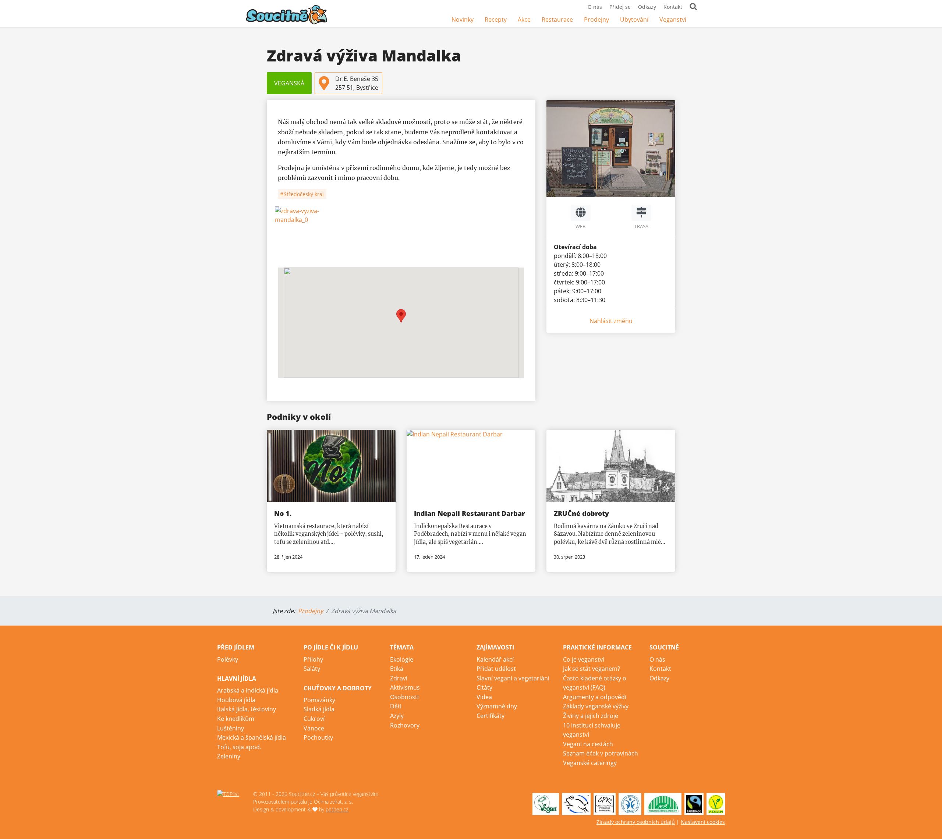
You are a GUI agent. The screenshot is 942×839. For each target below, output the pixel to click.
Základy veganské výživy (595, 706)
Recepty (496, 19)
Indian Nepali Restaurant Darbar (469, 513)
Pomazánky (319, 700)
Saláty (312, 669)
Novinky (462, 19)
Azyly (397, 716)
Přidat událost (496, 669)
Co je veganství (583, 659)
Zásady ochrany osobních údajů (635, 821)
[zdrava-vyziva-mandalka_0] (401, 234)
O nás (595, 6)
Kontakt (672, 6)
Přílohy (313, 659)
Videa (484, 697)
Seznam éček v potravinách (600, 753)
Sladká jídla (319, 709)
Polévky (227, 659)
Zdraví (398, 678)
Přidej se (620, 6)
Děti (395, 706)
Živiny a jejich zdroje (590, 716)
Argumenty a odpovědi (594, 697)
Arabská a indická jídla (247, 690)
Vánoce (314, 728)
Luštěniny (230, 728)
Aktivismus (405, 687)
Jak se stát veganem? (591, 669)
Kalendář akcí (495, 659)
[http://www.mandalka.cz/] (581, 213)
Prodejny (596, 19)
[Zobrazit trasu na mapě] (641, 213)
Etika (396, 669)
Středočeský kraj (303, 194)
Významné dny (497, 706)
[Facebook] (697, 20)
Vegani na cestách (588, 744)
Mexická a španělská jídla (251, 737)
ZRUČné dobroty (581, 513)
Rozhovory (404, 725)
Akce (524, 19)
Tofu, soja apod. (239, 747)
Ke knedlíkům (235, 719)
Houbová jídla (236, 700)
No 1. (282, 513)
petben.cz (337, 809)
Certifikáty (490, 716)
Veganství (672, 19)
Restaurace (557, 19)
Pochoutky (318, 737)
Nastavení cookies (703, 821)
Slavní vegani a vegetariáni (513, 678)
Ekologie (401, 659)
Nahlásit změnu (611, 321)
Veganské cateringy (590, 763)
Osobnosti (404, 697)
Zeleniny (228, 756)
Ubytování (634, 19)
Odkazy (647, 6)
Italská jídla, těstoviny (246, 709)
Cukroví (314, 719)
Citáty (484, 687)
